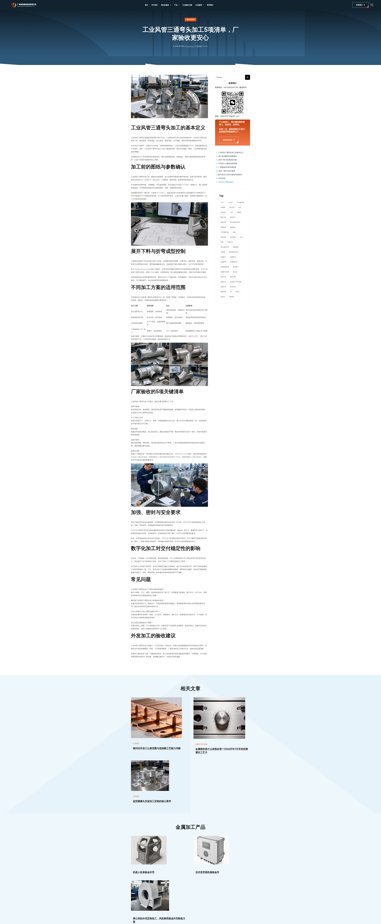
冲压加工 (223, 212)
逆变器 (223, 252)
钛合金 (235, 272)
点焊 (241, 237)
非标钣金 (231, 296)
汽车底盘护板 (225, 232)
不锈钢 (223, 207)
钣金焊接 (223, 291)
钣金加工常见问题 (235, 282)
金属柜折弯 (233, 262)
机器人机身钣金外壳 (143, 872)
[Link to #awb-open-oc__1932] (372, 5)
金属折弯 (223, 262)
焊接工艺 (230, 242)
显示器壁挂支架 (235, 222)
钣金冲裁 (233, 277)
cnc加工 (230, 202)
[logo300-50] (23, 3)
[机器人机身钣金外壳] (149, 837)
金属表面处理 (225, 267)
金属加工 (223, 257)
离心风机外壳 (225, 247)
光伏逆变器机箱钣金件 (207, 872)
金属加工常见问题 (201, 744)
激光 (234, 232)
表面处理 (236, 247)
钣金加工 (223, 282)
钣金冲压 (223, 277)
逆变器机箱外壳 (234, 252)
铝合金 (223, 296)
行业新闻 (136, 743)
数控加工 (233, 217)
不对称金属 (240, 202)
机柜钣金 (233, 227)
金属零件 (236, 267)
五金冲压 (231, 207)
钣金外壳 (223, 286)
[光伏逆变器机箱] (211, 837)
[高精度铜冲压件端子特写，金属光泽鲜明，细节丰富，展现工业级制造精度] (156, 698)
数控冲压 (223, 217)
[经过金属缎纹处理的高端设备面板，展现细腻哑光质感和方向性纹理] (219, 698)
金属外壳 (233, 257)
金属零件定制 (225, 272)
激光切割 (223, 237)
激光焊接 (233, 237)
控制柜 (239, 212)
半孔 (231, 212)
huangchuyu (189, 46)
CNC (222, 202)
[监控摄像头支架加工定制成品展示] (150, 761)
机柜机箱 (223, 227)
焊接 (222, 242)
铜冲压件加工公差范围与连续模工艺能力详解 (157, 748)
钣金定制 (233, 286)
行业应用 (199, 46)
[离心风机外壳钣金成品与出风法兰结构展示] (150, 881)
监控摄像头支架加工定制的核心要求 (152, 800)
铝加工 (238, 291)
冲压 (239, 207)
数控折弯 (223, 222)
